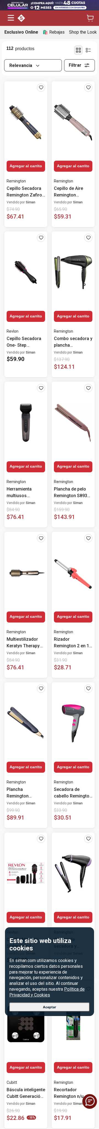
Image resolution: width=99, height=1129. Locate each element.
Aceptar (49, 1007)
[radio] (78, 50)
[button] (11, 18)
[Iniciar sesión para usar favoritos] (41, 87)
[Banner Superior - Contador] (49, 5)
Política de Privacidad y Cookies (47, 992)
